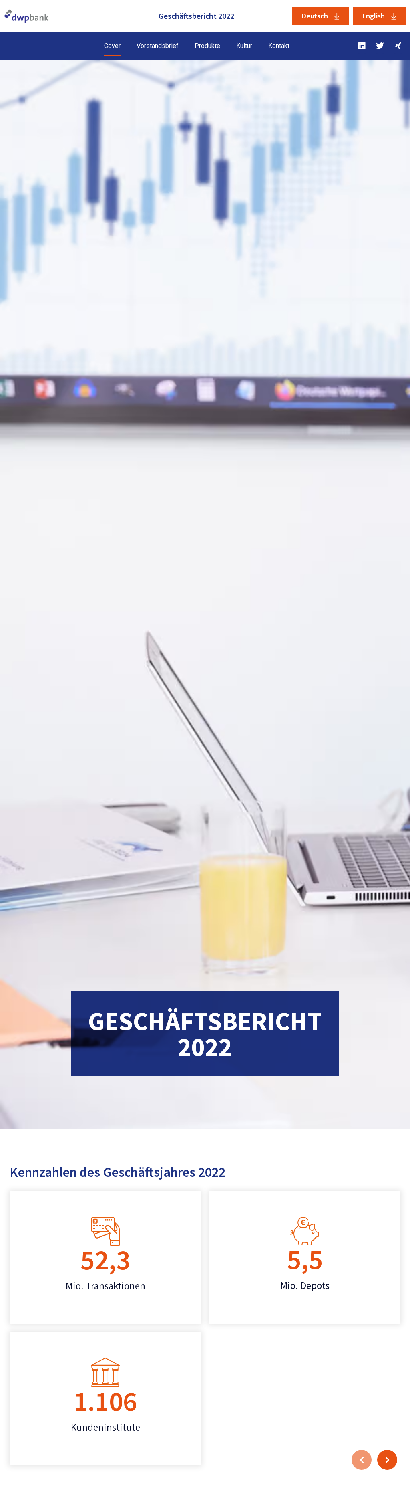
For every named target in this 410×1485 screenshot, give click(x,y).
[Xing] (398, 46)
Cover (112, 46)
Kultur (244, 46)
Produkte (207, 46)
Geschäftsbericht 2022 (196, 16)
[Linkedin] (362, 46)
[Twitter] (380, 46)
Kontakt (278, 46)
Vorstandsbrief (158, 46)
